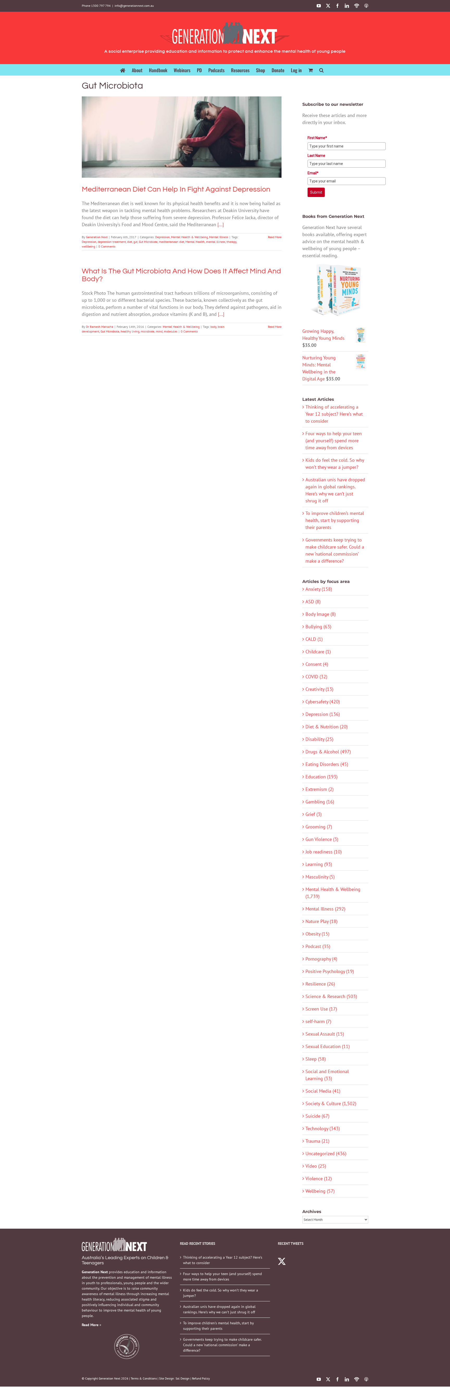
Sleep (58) (315, 1059)
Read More (275, 237)
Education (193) (321, 777)
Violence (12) (318, 1178)
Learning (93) (318, 864)
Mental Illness (208, 146)
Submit (316, 192)
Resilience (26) (320, 984)
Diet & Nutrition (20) (326, 727)
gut (135, 242)
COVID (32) (316, 677)
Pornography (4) (321, 959)
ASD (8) (313, 602)
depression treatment (112, 242)
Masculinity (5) (320, 877)
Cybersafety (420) (322, 702)
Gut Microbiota (148, 242)
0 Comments (106, 246)
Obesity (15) (317, 934)
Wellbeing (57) (320, 1191)
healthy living (130, 331)
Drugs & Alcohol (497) (328, 752)
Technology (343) (322, 1128)
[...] (220, 224)
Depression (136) (322, 714)
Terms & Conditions (144, 1378)
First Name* (317, 138)
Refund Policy (201, 1378)
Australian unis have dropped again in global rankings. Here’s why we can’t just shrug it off (219, 1309)
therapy (231, 242)
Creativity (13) (319, 689)
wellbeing (88, 246)
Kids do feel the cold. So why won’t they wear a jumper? (220, 1293)
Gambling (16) (319, 802)
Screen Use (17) (321, 1009)
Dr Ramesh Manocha (99, 327)
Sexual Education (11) (327, 1046)
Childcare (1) (318, 652)
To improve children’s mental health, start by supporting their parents (334, 520)
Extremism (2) (319, 789)
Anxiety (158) (318, 589)
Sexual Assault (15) (324, 1034)
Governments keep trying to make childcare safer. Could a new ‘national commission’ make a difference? (222, 1345)
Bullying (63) (318, 627)
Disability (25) (319, 739)
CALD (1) (314, 639)
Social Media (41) (322, 1091)
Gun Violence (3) (321, 839)
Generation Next (97, 237)
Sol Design (183, 1378)
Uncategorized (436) (325, 1153)
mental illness (215, 242)
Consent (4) (316, 664)
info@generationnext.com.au (134, 6)
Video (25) (315, 1166)
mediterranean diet (171, 242)
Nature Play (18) (321, 921)
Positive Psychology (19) (329, 971)
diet (129, 242)
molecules (170, 331)
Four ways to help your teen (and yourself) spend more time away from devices (333, 440)
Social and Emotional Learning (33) (327, 1074)
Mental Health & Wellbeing (179, 146)
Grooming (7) (318, 827)
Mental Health (195, 242)
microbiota (147, 331)
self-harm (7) (318, 1021)
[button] (321, 69)
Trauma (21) (317, 1141)
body (213, 327)
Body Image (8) (320, 614)
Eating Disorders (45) (326, 764)
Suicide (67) (317, 1116)
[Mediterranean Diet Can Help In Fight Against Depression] (182, 137)
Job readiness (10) (323, 852)
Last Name (316, 155)
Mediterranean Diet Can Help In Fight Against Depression (181, 129)
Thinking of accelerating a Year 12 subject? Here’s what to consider (334, 414)
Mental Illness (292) (325, 909)
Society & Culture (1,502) (330, 1103)
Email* (313, 173)
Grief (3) (313, 814)
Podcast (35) (317, 946)
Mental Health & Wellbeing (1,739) (332, 892)
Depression (152, 146)
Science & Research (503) (331, 996)
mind (159, 331)
